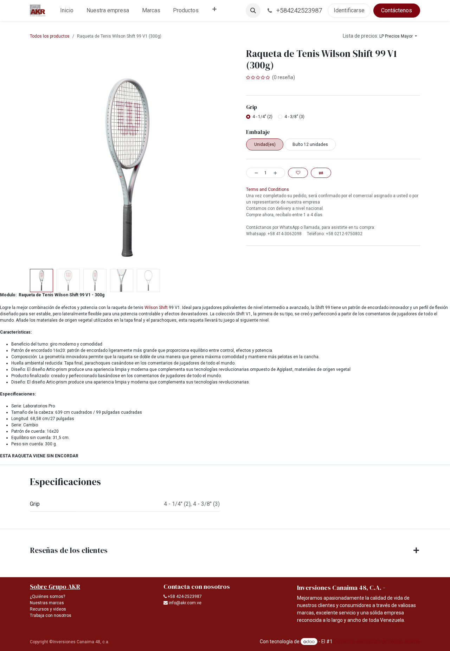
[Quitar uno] (253, 172)
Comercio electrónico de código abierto (377, 641)
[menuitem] (67, 11)
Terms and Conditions (267, 189)
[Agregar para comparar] (321, 173)
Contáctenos (396, 10)
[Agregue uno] (277, 172)
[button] (253, 10)
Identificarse (349, 10)
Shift (164, 307)
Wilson (151, 307)
